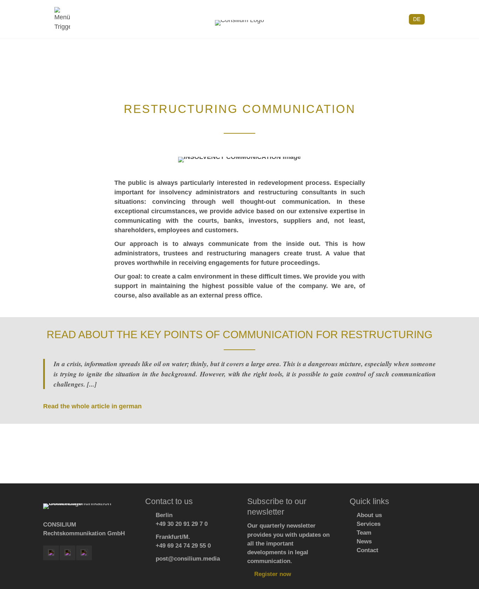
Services (368, 524)
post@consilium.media (188, 558)
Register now (272, 574)
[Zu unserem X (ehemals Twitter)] (84, 553)
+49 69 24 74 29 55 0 (183, 545)
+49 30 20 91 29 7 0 (182, 524)
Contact (367, 550)
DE (416, 19)
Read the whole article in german (92, 406)
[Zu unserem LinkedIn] (51, 553)
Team (364, 532)
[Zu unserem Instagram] (67, 553)
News (364, 541)
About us (369, 515)
